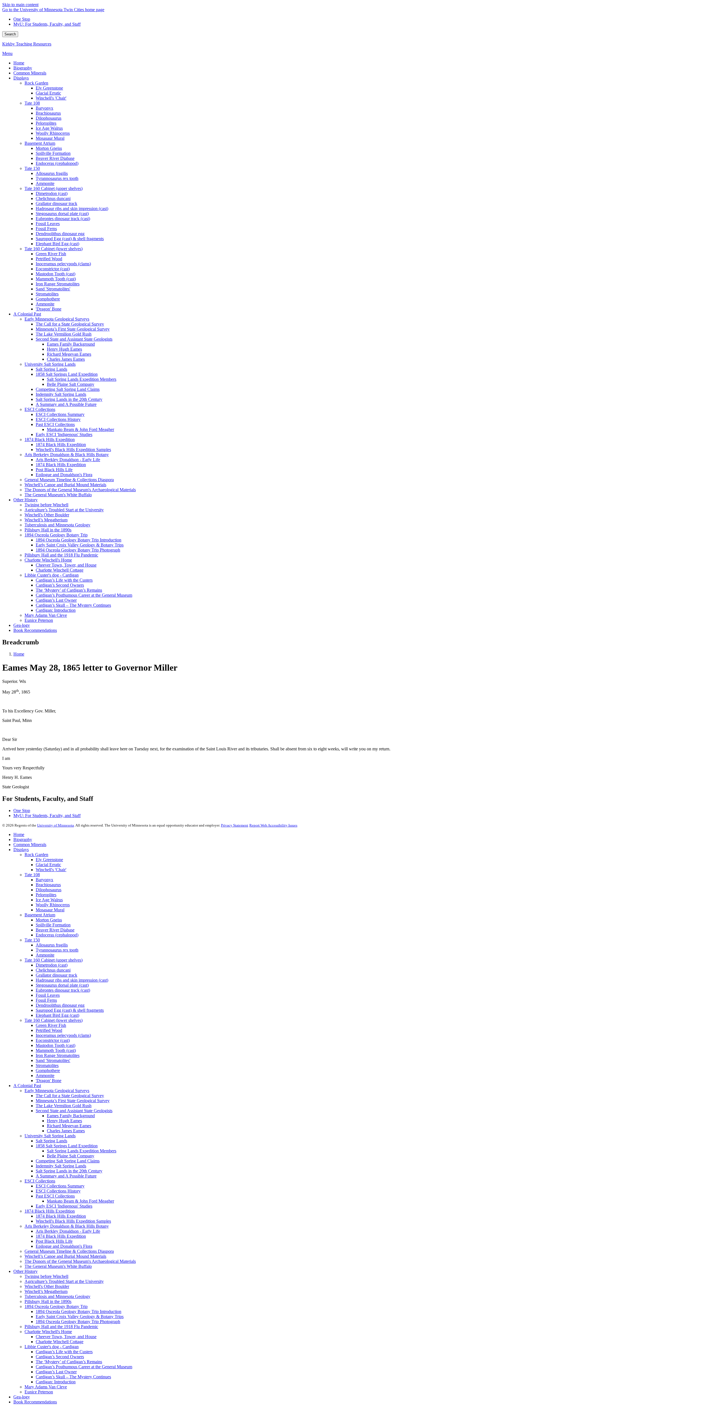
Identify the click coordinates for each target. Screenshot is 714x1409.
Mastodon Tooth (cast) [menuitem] (55, 273)
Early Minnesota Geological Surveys (57, 1090)
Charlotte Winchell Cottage (59, 1341)
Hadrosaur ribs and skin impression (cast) (72, 980)
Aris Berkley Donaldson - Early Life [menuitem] (68, 459)
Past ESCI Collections (55, 1196)
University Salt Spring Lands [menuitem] (50, 364)
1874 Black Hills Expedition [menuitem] (50, 439)
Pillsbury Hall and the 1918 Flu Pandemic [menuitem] (61, 555)
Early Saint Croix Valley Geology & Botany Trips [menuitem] (80, 545)
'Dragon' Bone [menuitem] (48, 309)
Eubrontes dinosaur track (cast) (63, 990)
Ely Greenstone (49, 859)
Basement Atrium (40, 914)
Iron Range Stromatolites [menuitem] (57, 283)
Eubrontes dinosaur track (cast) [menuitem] (63, 218)
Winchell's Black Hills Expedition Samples (73, 1221)
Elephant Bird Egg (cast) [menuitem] (57, 243)
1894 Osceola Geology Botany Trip (56, 1306)
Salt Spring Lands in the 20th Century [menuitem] (69, 399)
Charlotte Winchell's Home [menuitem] (48, 560)
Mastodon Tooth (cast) (55, 1045)
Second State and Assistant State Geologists (74, 1110)
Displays (21, 849)
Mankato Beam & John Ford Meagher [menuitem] (80, 429)
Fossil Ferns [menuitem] (46, 228)
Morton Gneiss (49, 919)
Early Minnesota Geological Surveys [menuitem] (57, 319)
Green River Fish (51, 1025)
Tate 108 (32, 874)
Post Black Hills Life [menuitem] (54, 469)
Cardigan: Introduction (56, 1381)
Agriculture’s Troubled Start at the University (64, 1281)
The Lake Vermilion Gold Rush (63, 1105)
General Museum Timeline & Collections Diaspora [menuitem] (69, 479)
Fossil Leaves (48, 995)
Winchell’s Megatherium (46, 1291)
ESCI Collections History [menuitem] (58, 419)
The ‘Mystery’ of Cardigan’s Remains (69, 1361)
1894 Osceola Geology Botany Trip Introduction (78, 1311)
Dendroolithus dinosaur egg (60, 1005)
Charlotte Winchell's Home (48, 1331)
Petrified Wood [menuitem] (49, 258)
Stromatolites (47, 1065)
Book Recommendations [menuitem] (35, 630)
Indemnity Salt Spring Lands (61, 1166)
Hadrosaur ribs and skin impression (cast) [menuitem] (72, 208)
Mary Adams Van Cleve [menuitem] (46, 615)
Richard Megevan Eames (69, 1125)
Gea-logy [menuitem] (21, 625)
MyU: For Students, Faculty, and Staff (47, 24)
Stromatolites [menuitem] (47, 294)
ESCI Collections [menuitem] (40, 409)
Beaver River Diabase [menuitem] (55, 158)
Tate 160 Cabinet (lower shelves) (54, 1020)
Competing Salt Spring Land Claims (68, 1160)
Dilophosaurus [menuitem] (48, 118)
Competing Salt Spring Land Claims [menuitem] (68, 389)
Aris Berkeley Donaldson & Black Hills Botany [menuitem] (67, 454)
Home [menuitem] (18, 63)
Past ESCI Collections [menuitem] (55, 424)
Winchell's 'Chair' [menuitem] (51, 98)
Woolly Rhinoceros (53, 904)
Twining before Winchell (46, 1276)
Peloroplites (46, 894)
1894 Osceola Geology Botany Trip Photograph (78, 1321)
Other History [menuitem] (25, 499)
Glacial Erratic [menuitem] (48, 93)
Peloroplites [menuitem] (46, 123)
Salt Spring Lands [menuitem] (51, 369)
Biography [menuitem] (22, 68)
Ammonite (45, 955)
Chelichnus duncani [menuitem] (53, 198)
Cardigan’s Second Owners (60, 1356)
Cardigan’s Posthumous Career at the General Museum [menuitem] (84, 595)
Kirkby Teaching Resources (26, 44)
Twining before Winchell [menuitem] (46, 504)
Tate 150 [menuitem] (32, 168)
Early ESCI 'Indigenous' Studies (64, 1206)
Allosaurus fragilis (52, 945)
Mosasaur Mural (50, 909)
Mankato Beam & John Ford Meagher (80, 1201)
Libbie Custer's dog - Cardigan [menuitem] (52, 575)
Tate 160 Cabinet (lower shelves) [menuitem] (54, 248)
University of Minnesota (55, 825)
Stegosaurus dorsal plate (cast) (62, 985)
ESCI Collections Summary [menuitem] (60, 414)
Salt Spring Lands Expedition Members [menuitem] (81, 379)
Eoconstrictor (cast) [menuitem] (53, 268)
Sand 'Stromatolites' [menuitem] (53, 288)
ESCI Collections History (58, 1191)
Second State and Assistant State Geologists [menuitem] (74, 339)
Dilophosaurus (48, 889)
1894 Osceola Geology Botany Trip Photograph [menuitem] (78, 550)
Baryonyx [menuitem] (44, 108)
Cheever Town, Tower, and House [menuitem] (66, 565)
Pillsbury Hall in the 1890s (48, 1301)
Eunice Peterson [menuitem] (39, 620)
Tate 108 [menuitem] (32, 103)
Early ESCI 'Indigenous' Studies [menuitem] (64, 434)
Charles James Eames (66, 1130)
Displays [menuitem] (21, 78)
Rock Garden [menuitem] (36, 83)
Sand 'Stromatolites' (53, 1060)
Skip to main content (20, 4)
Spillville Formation (53, 925)
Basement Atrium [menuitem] (40, 143)
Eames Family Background (71, 1115)
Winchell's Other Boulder (47, 1286)
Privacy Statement (234, 825)
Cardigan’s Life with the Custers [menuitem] (64, 580)
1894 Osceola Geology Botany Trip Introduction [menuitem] (78, 540)
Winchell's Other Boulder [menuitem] (47, 514)
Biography (22, 839)
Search (10, 34)
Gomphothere (48, 1070)
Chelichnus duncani (53, 970)
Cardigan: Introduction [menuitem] (56, 610)
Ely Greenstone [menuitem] (49, 88)
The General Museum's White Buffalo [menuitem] (58, 494)
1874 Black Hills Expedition (50, 1211)
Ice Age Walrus (49, 899)
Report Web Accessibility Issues (273, 825)
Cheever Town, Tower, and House (66, 1336)
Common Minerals (29, 844)
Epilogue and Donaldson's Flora (64, 1246)
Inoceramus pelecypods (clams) (63, 1035)
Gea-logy (21, 1396)
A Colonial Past (27, 1085)
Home (18, 654)
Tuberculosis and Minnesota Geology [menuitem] (57, 524)
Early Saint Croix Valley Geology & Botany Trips (80, 1316)
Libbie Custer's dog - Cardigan (52, 1346)
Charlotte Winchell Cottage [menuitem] (59, 570)
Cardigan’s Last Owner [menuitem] (56, 600)
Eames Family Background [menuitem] (71, 344)
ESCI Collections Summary (60, 1186)
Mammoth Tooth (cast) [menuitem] (56, 278)
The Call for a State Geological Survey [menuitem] (70, 324)
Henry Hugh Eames (64, 1120)
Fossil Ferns (46, 1000)
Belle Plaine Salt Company (70, 1155)
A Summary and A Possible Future (66, 1176)
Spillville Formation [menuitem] (53, 153)
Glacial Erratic (48, 864)
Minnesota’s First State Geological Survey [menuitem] (73, 329)
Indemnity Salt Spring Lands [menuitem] (61, 394)
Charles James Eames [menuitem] (66, 359)
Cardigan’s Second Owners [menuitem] (60, 585)
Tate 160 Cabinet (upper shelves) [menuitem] (54, 188)
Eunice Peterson (39, 1391)
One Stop (21, 19)
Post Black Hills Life (54, 1241)
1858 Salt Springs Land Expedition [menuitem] (67, 374)
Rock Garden (36, 854)
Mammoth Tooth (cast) (56, 1050)
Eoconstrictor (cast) (53, 1040)
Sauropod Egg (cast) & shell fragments (70, 1010)
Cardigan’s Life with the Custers (64, 1351)
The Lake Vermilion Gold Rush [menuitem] (63, 334)
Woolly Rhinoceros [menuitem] (53, 133)
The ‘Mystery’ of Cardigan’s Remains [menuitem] (69, 590)
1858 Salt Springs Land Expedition (67, 1145)
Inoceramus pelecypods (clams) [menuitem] (63, 263)
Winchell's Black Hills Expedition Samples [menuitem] (73, 449)
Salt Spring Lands (51, 1140)
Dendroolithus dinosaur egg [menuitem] (60, 233)
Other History (25, 1271)
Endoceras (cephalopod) (57, 935)
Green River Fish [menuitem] (51, 253)
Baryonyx (44, 879)
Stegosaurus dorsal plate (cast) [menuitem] (62, 213)
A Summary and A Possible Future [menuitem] (66, 404)
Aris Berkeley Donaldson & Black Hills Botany (67, 1226)
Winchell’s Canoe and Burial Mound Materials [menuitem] (65, 484)
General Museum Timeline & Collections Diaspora (69, 1251)
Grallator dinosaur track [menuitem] (56, 203)
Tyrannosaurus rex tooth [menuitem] (57, 178)
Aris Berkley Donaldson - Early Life (68, 1231)
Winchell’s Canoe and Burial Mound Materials (65, 1256)
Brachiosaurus (48, 884)
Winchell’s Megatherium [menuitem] (46, 519)
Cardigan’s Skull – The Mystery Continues (73, 1376)
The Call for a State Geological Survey (70, 1095)
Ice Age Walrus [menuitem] (49, 128)
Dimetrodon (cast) (51, 965)
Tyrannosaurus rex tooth (57, 950)
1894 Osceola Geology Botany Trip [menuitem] (56, 535)
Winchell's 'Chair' (51, 869)
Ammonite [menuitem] (45, 183)
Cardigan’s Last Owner (56, 1371)
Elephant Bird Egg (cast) (57, 1015)
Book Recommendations (35, 1402)
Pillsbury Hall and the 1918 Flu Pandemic (61, 1326)
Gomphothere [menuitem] (48, 299)
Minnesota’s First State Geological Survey (73, 1100)
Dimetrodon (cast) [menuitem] (51, 193)
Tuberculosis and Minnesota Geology (57, 1296)
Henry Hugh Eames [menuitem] (64, 349)
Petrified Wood (49, 1030)
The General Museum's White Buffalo (58, 1266)
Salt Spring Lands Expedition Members (81, 1150)
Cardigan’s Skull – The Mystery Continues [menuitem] (73, 605)
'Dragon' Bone (48, 1080)
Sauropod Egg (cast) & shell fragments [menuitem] (70, 238)
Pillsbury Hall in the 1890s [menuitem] (48, 530)
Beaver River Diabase (55, 930)
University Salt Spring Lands (50, 1135)
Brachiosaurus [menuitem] (48, 113)
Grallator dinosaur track (56, 975)
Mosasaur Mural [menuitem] (50, 138)
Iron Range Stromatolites (57, 1055)
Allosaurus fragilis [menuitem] (52, 173)
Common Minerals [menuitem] (29, 73)
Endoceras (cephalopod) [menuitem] (57, 163)
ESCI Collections (40, 1181)
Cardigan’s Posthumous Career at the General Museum (84, 1366)
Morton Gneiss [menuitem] (49, 148)
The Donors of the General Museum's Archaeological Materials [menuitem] (80, 489)
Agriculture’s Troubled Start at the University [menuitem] (64, 509)
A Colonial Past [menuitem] (27, 314)
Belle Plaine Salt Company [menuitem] (70, 384)
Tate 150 (32, 940)
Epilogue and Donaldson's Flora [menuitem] (64, 474)
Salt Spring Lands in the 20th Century (69, 1171)
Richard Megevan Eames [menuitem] (69, 354)
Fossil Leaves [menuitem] (48, 223)
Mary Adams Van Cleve (46, 1386)
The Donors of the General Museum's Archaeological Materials (80, 1261)
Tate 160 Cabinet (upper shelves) (54, 960)
